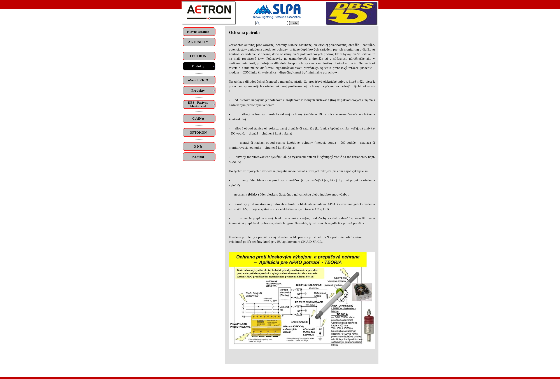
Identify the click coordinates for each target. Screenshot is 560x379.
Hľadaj (294, 23)
